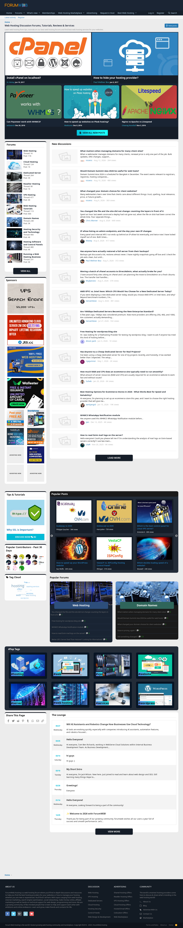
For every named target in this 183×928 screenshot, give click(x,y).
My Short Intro (74, 769)
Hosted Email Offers (122, 908)
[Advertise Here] (15, 454)
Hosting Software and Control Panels (33, 243)
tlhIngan (100, 569)
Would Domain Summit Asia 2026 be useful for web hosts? (109, 171)
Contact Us (147, 914)
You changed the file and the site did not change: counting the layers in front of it (122, 211)
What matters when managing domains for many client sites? (111, 151)
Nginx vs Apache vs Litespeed (137, 121)
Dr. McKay (10, 82)
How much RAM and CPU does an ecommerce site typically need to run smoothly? (121, 371)
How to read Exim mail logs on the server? (101, 435)
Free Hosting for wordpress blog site (98, 331)
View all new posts (94, 132)
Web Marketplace (121, 917)
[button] (24, 12)
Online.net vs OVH (105, 526)
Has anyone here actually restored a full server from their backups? (114, 251)
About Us (147, 901)
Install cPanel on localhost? (24, 78)
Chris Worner (92, 220)
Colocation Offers (121, 913)
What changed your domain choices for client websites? (108, 191)
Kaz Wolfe (60, 569)
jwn (87, 422)
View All (25, 271)
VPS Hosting (29, 194)
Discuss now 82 (25, 536)
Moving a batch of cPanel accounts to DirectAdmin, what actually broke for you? (121, 271)
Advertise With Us (150, 909)
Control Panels (94, 913)
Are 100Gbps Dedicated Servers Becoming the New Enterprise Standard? (117, 311)
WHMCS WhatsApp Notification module (100, 415)
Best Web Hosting (126, 13)
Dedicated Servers (95, 900)
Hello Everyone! (74, 739)
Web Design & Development (99, 917)
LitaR (88, 444)
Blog (145, 905)
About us (163, 925)
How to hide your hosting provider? (116, 78)
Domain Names (31, 218)
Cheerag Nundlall (129, 125)
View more (114, 831)
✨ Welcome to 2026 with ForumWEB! (86, 813)
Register (21, 17)
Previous (51, 536)
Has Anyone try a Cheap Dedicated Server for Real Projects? (110, 351)
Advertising (92, 13)
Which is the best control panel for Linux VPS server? (153, 527)
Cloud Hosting (30, 161)
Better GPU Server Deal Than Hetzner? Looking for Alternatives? (77, 639)
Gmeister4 (141, 532)
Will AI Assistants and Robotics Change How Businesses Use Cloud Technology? (108, 724)
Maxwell (140, 569)
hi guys (70, 755)
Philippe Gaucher (63, 529)
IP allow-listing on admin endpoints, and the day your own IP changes (115, 231)
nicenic (89, 160)
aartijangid (91, 404)
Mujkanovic (91, 280)
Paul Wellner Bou (101, 82)
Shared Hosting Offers (123, 892)
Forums (18, 13)
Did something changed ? (127, 636)
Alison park (91, 341)
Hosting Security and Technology (31, 230)
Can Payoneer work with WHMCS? (24, 121)
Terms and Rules (152, 925)
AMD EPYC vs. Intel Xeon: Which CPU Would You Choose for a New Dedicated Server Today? (126, 291)
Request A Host (107, 13)
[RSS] (176, 925)
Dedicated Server (32, 172)
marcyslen (101, 529)
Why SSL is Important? (20, 529)
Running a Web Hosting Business (32, 255)
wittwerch (11, 125)
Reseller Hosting (31, 183)
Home (9, 13)
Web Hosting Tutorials (29, 207)
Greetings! (72, 785)
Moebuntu (68, 125)
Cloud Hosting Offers (122, 904)
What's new (32, 13)
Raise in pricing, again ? (126, 630)
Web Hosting (29, 150)
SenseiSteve (91, 301)
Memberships (48, 13)
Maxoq (89, 240)
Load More (114, 457)
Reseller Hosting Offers (123, 896)
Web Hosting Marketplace (70, 13)
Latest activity (10, 17)
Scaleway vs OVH (64, 526)
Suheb (89, 381)
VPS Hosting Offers (121, 900)
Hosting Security (94, 908)
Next (176, 536)
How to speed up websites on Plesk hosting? (86, 121)
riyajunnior (91, 361)
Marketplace (148, 918)
